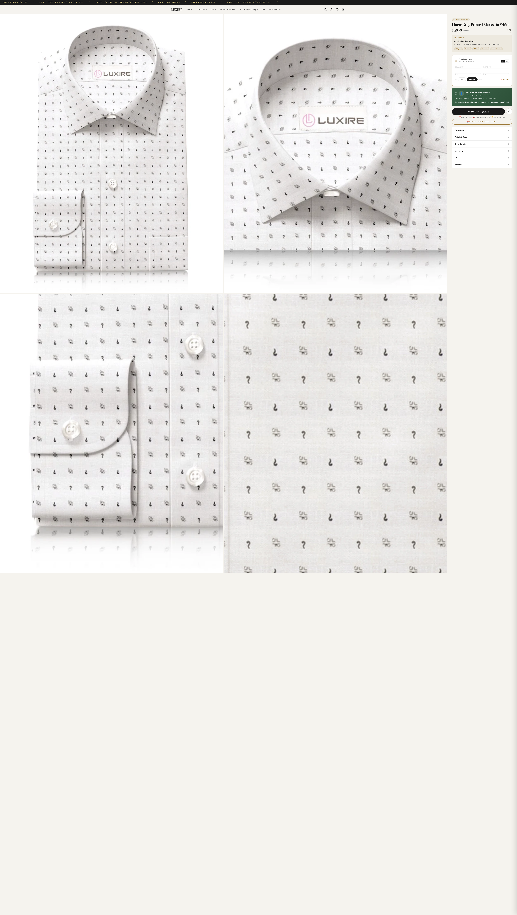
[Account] (331, 9)
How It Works (275, 9)
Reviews (458, 164)
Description (460, 130)
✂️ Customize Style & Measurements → (482, 122)
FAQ (456, 157)
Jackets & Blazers (228, 9)
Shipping (459, 151)
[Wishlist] (337, 9)
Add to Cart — (478, 111)
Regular (472, 79)
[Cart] (343, 9)
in (502, 61)
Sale (263, 9)
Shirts (190, 9)
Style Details (460, 144)
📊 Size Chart (505, 79)
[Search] (325, 9)
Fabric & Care (461, 137)
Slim (461, 79)
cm (507, 61)
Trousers (202, 9)
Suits (213, 9)
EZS (249, 9)
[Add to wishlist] (509, 30)
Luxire (176, 9)
